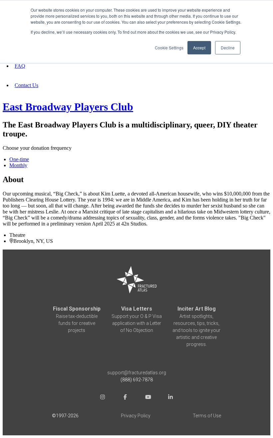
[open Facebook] (125, 398)
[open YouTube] (147, 398)
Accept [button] (199, 47)
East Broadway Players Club (68, 107)
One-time (19, 159)
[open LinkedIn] (170, 398)
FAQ (20, 66)
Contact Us (26, 85)
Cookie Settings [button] (169, 47)
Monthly (18, 165)
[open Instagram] (102, 398)
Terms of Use (207, 415)
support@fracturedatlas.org (136, 372)
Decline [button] (228, 47)
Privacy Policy (135, 415)
